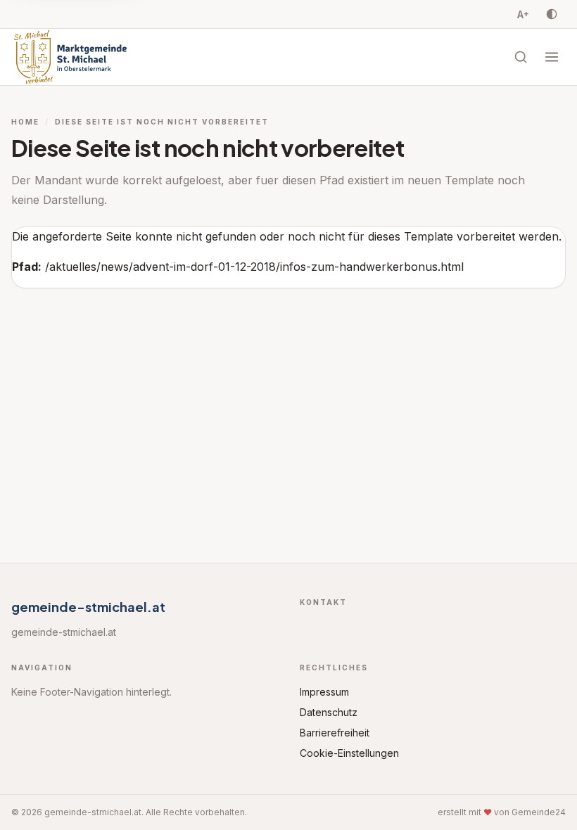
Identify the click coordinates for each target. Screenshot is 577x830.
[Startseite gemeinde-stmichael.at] (70, 57)
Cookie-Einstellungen (349, 753)
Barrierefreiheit (334, 733)
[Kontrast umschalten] (552, 14)
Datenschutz (328, 712)
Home (25, 121)
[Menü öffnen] (552, 57)
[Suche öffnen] (521, 57)
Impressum (324, 692)
